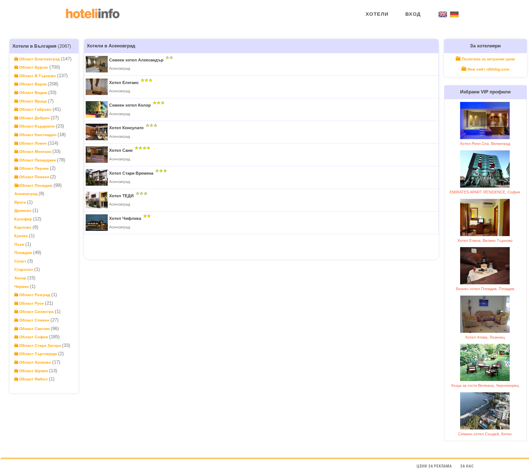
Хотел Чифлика (125, 218)
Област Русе (31, 303)
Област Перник (34, 168)
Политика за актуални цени (488, 59)
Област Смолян (34, 328)
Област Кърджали (37, 126)
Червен (22, 286)
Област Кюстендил (38, 135)
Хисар (20, 278)
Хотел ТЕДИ (121, 195)
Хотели (377, 14)
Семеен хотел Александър (136, 60)
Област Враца (33, 101)
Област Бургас (33, 67)
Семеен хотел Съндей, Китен (485, 434)
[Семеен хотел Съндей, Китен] (485, 410)
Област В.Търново (37, 76)
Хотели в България (34, 46)
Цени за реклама (434, 466)
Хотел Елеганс (124, 82)
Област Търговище (38, 354)
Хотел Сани (121, 150)
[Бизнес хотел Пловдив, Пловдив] (485, 265)
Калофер (23, 219)
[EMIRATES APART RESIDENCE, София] (485, 169)
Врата (20, 202)
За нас (467, 466)
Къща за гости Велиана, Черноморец (485, 385)
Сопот (20, 261)
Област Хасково (35, 362)
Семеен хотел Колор (130, 105)
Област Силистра (36, 311)
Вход (413, 14)
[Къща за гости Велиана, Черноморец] (485, 362)
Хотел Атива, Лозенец (485, 337)
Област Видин (33, 92)
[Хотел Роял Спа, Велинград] (485, 120)
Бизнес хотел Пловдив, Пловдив (485, 288)
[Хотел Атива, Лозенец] (485, 314)
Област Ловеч (33, 143)
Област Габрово (35, 109)
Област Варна (33, 84)
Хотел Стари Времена (131, 173)
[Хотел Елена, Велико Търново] (485, 217)
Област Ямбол (33, 379)
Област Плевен (34, 177)
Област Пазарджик (37, 160)
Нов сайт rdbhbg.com (488, 69)
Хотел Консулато (126, 127)
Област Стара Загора (40, 345)
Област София (33, 337)
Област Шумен (33, 371)
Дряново (23, 210)
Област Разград (34, 295)
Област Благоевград (39, 59)
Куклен (21, 236)
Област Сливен (34, 320)
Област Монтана (35, 151)
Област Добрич (34, 118)
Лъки (19, 244)
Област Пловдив (35, 185)
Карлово (23, 227)
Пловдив (23, 252)
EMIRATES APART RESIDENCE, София (485, 192)
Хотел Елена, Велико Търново (484, 240)
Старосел (24, 269)
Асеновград (26, 193)
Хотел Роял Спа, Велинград (485, 143)
